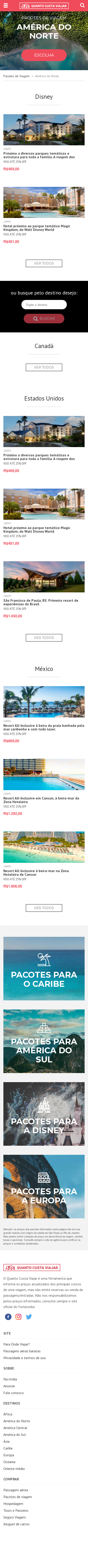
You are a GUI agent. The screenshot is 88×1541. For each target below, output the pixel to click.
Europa (8, 1455)
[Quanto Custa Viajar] (44, 5)
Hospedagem (13, 1503)
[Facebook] (8, 1316)
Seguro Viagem (14, 1517)
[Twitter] (29, 1316)
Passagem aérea (15, 1490)
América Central (15, 1427)
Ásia (6, 1441)
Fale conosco (13, 1392)
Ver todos (44, 263)
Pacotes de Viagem (16, 76)
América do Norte (16, 1421)
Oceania (9, 1461)
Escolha (44, 55)
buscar (47, 318)
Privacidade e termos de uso (24, 1357)
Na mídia (10, 1379)
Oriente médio (14, 1468)
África (7, 1414)
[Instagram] (18, 1316)
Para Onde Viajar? (16, 1344)
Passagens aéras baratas (22, 1351)
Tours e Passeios (15, 1510)
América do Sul (14, 1434)
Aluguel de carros (16, 1524)
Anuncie (9, 1386)
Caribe (8, 1448)
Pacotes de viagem (17, 1496)
